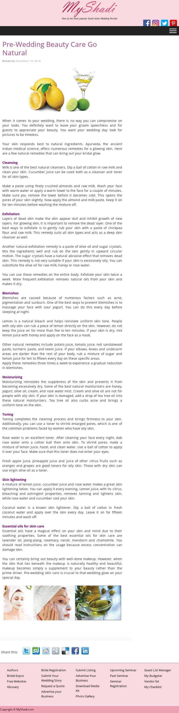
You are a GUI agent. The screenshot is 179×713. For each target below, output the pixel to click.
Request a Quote (53, 686)
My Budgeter (153, 676)
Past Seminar (119, 676)
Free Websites (16, 681)
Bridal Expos (15, 676)
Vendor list (151, 681)
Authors (12, 670)
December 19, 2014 (28, 60)
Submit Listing (86, 670)
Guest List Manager (157, 670)
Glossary (13, 687)
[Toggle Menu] (173, 30)
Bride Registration (53, 670)
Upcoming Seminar (123, 670)
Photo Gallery (85, 696)
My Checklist (153, 687)
